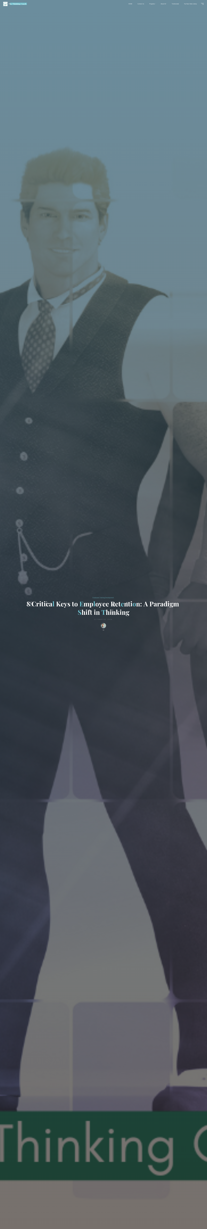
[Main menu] (202, 4)
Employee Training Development (103, 597)
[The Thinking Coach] (5, 4)
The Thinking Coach (17, 4)
